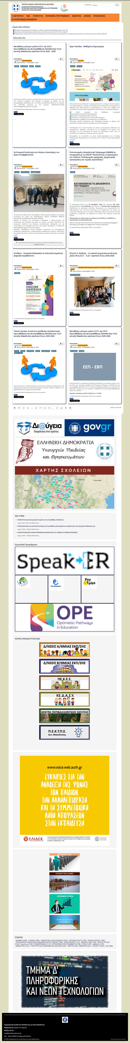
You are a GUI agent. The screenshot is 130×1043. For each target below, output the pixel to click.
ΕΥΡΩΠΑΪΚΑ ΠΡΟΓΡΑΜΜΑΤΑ (57, 16)
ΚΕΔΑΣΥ (31, 66)
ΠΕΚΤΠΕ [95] (72, 946)
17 (40, 408)
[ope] (64, 617)
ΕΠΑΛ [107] (87, 944)
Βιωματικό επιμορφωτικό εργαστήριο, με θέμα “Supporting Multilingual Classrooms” (40, 30)
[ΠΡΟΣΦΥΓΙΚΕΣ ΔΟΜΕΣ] (64, 882)
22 (61, 408)
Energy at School (27, 166)
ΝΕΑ (28, 16)
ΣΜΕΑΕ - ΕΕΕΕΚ (18, 353)
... (31, 408)
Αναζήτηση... (88, 5)
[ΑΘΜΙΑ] (64, 650)
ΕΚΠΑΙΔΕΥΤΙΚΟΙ (46, 351)
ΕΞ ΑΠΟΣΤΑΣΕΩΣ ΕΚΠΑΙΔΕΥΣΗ (24, 19)
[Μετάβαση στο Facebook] (65, 1019)
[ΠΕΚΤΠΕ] (64, 732)
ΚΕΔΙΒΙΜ (72, 172)
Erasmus (72, 66)
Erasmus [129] (26, 944)
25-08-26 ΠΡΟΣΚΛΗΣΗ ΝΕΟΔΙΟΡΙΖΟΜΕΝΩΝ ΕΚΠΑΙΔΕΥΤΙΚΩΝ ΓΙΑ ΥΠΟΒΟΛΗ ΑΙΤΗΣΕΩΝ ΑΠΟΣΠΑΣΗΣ (47, 532)
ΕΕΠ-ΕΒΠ (38, 66)
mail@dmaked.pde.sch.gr (12, 1033)
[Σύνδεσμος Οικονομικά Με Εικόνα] (64, 904)
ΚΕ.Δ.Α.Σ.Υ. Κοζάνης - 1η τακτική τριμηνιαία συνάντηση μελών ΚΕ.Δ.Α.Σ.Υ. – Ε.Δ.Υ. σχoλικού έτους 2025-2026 (93, 254)
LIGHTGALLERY (25, 172)
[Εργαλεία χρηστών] (61, 59)
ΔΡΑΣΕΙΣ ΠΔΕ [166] (89, 942)
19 (49, 408)
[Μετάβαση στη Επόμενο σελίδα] (66, 408)
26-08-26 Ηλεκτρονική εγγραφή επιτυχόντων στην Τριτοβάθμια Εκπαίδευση (40, 520)
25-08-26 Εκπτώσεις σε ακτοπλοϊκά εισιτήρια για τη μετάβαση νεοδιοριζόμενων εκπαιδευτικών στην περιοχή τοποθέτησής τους (56, 526)
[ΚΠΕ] (64, 716)
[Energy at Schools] (31, 589)
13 (23, 408)
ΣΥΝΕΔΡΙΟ (17, 273)
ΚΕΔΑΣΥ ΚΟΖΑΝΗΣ (75, 275)
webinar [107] (98, 944)
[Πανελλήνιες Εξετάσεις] (64, 922)
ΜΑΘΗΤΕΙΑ (76, 16)
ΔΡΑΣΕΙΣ (87, 16)
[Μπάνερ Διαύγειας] (39, 427)
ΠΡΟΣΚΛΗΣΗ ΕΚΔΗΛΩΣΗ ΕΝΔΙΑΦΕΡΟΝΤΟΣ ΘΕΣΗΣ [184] (39, 942)
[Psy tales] (97, 589)
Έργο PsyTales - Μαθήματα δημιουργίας (87, 46)
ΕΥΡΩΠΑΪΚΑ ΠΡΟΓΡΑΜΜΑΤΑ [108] (66, 944)
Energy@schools (35, 172)
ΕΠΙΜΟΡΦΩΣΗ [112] (42, 944)
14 (28, 408)
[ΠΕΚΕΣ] (64, 683)
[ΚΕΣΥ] (64, 699)
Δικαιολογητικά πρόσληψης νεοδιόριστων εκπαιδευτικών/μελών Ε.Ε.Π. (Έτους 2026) (40, 32)
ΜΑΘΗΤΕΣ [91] (85, 946)
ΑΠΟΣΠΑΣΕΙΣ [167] (72, 942)
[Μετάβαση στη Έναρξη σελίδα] (14, 408)
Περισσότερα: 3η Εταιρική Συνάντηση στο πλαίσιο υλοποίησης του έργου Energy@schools (39, 243)
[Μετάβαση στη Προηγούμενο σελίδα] (19, 408)
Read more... (36, 523)
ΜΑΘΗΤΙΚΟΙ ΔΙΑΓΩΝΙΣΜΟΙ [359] (54, 940)
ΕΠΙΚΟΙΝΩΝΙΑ (99, 16)
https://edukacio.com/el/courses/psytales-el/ (83, 114)
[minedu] (64, 451)
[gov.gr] (89, 427)
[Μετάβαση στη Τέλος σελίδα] (70, 408)
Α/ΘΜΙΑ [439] (34, 940)
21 (57, 408)
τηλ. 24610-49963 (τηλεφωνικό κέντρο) (17, 1036)
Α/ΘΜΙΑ (17, 351)
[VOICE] (64, 800)
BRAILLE (54, 351)
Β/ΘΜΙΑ (17, 66)
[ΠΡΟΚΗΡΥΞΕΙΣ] (64, 862)
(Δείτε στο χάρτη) (21, 1028)
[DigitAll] (64, 589)
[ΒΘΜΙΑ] (64, 666)
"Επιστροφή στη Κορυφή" (118, 1039)
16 (36, 408)
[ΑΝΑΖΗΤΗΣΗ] (117, 4)
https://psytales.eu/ (89, 109)
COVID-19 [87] (99, 946)
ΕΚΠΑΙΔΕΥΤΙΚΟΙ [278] (78, 940)
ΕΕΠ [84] (109, 946)
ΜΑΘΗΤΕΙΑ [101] (23, 946)
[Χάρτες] (64, 487)
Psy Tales (80, 61)
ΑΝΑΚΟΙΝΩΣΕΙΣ (27, 61)
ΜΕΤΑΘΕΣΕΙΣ (24, 66)
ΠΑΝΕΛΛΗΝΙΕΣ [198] (96, 940)
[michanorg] (64, 981)
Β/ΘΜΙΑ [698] (22, 940)
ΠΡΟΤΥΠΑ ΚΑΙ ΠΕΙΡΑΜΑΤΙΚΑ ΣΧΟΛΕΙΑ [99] (48, 946)
